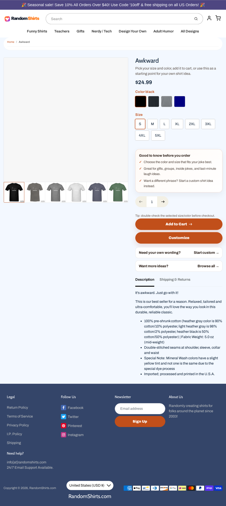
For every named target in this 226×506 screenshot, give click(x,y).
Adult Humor (163, 31)
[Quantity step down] (140, 201)
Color (144, 92)
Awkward (24, 41)
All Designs (190, 31)
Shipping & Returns (175, 279)
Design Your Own (132, 31)
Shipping (14, 443)
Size (139, 115)
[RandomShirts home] (23, 19)
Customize (179, 238)
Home (10, 41)
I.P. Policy (14, 434)
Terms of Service (20, 416)
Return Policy (17, 407)
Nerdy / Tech (102, 31)
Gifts (81, 31)
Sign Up (140, 421)
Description (144, 279)
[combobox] (118, 18)
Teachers (62, 31)
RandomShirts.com (42, 488)
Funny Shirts (37, 31)
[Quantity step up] (162, 201)
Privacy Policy (18, 425)
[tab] (147, 281)
